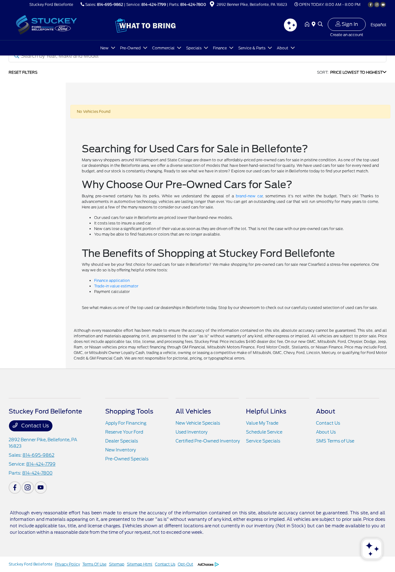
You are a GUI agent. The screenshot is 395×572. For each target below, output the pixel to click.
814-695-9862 (110, 4)
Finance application (112, 280)
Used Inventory (191, 432)
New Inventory (120, 449)
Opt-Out (185, 564)
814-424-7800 (193, 4)
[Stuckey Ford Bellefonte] (62, 24)
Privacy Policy (67, 564)
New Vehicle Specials (198, 423)
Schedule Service (264, 432)
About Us (326, 432)
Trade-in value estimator (116, 286)
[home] (308, 24)
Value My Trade (262, 423)
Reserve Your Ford (124, 432)
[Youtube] (383, 4)
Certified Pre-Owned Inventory (208, 440)
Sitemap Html (139, 564)
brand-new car (249, 196)
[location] (212, 5)
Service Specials (263, 440)
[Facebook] (370, 4)
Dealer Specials (121, 440)
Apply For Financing (125, 423)
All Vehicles (193, 411)
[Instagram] (377, 4)
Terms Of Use (94, 564)
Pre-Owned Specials (126, 458)
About (325, 411)
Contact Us (34, 426)
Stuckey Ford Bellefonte (30, 564)
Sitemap (116, 564)
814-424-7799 (153, 4)
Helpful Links (266, 411)
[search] (320, 24)
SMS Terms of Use (335, 440)
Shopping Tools (129, 411)
